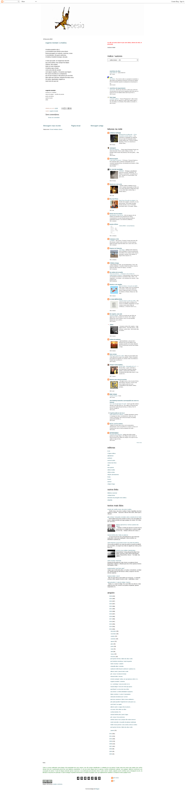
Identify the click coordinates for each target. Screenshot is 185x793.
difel (108, 465)
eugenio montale (54, 111)
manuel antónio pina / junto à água (119, 714)
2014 (110, 626)
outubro (113, 636)
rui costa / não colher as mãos (118, 709)
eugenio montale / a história (56, 43)
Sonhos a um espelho (116, 284)
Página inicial (75, 126)
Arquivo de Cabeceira (116, 248)
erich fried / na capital (116, 704)
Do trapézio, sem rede (116, 314)
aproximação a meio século (117, 215)
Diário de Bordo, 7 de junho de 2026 (128, 286)
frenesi (109, 479)
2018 (110, 616)
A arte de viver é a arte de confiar (127, 300)
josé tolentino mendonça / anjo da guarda (121, 661)
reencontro (112, 89)
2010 (110, 738)
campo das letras (111, 462)
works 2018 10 (113, 72)
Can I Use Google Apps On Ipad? (118, 403)
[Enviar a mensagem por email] (62, 108)
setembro (113, 638)
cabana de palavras (115, 339)
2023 (110, 603)
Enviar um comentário (54, 117)
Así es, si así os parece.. (116, 423)
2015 (110, 624)
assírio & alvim (111, 460)
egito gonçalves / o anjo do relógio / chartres (118, 582)
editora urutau (111, 472)
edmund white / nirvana (116, 676)
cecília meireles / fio (115, 712)
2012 (110, 733)
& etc (108, 451)
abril (112, 651)
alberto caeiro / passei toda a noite (119, 671)
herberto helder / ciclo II (113, 576)
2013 (110, 629)
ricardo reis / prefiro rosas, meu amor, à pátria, (119, 509)
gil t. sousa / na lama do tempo (118, 674)
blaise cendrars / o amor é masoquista (120, 694)
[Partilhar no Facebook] (69, 108)
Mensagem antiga (97, 126)
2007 (110, 746)
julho (112, 644)
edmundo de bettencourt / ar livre (119, 696)
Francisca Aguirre (114, 315)
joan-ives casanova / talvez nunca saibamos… (122, 699)
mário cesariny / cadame (116, 663)
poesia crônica (114, 224)
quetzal (109, 481)
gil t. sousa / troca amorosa (117, 717)
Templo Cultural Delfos (116, 364)
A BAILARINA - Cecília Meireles (127, 225)
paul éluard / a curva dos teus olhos (119, 689)
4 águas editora (111, 453)
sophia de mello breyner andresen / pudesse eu (122, 668)
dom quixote (110, 467)
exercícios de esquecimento (117, 88)
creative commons (57, 784)
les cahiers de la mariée (116, 272)
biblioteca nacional (112, 493)
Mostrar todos (139, 442)
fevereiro (113, 656)
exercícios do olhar (115, 71)
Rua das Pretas (114, 199)
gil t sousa (116, 777)
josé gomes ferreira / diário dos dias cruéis (121, 658)
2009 (110, 741)
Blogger (97, 788)
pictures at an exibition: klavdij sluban (125, 550)
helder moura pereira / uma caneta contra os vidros (123, 724)
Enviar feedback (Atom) (56, 129)
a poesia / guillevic (114, 98)
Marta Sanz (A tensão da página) (127, 200)
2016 (110, 621)
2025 (110, 598)
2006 (110, 748)
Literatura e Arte (114, 239)
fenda (108, 477)
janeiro (112, 730)
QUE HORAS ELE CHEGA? (117, 414)
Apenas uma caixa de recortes (118, 379)
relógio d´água (111, 484)
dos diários (112, 79)
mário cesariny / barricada (114, 560)
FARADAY (121, 171)
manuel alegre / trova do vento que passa (121, 686)
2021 (110, 608)
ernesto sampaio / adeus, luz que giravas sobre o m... (124, 679)
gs (114, 780)
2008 (110, 743)
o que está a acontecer (116, 160)
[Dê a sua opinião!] (64, 108)
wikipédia (109, 500)
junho (112, 646)
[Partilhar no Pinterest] (71, 108)
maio (112, 649)
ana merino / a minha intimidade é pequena (121, 691)
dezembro (113, 631)
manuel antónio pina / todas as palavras (117, 535)
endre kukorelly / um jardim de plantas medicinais (123, 722)
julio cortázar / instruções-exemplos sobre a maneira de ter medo (124, 517)
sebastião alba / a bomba (116, 666)
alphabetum (110, 455)
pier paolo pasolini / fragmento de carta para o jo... (123, 701)
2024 (110, 601)
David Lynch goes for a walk (117, 355)
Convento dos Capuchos (116, 434)
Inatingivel (113, 148)
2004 (110, 754)
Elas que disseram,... (115, 149)
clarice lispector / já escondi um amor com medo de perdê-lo (123, 542)
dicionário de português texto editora (116, 497)
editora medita (111, 469)
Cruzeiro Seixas (114, 395)
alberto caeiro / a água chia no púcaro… (120, 707)
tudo (111, 77)
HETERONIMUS (114, 433)
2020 (110, 611)
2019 (110, 614)
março (112, 654)
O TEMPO (112, 240)
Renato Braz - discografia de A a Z (127, 366)
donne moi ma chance (116, 213)
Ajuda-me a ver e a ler (116, 184)
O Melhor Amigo (114, 263)
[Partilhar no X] (67, 108)
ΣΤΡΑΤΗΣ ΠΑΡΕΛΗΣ (115, 133)
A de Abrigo (122, 249)
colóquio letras (111, 495)
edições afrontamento (113, 474)
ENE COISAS (113, 394)
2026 (110, 596)
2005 (110, 751)
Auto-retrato (113, 354)
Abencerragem (114, 158)
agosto (113, 641)
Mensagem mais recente (52, 126)
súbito (111, 324)
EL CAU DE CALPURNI (116, 169)
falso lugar (113, 97)
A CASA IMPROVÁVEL (116, 299)
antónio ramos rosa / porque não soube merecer (123, 719)
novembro (113, 633)
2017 (110, 619)
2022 (110, 606)
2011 (110, 736)
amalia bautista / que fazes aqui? (115, 568)
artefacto (109, 458)
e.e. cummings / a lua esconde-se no (120, 684)
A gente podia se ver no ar (117, 413)
